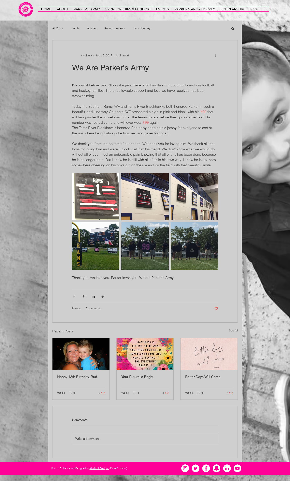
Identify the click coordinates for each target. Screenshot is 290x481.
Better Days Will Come (203, 377)
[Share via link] (103, 296)
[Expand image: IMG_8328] (95, 246)
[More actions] (215, 55)
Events (75, 28)
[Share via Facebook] (74, 296)
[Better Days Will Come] (209, 354)
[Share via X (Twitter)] (83, 296)
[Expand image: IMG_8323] (194, 196)
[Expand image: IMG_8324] (95, 196)
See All (233, 330)
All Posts (57, 28)
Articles (91, 28)
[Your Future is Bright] (145, 354)
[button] (233, 28)
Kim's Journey (141, 28)
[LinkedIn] (227, 468)
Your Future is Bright (137, 377)
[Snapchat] (216, 468)
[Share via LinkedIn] (93, 296)
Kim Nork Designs (99, 468)
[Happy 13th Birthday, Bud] (80, 354)
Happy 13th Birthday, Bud (77, 377)
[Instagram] (185, 468)
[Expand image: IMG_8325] (145, 196)
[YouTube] (237, 468)
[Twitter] (195, 468)
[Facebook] (206, 468)
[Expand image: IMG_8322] (145, 246)
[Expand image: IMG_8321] (194, 246)
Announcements (114, 28)
